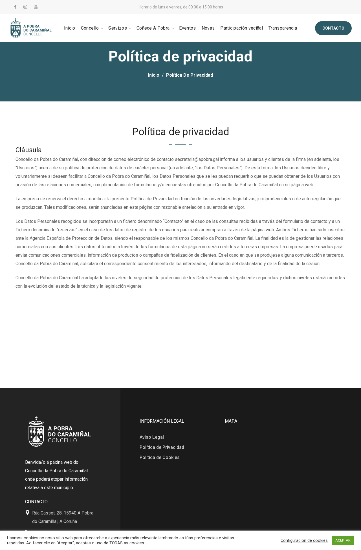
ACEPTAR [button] (343, 540)
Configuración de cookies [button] (304, 540)
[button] (333, 28)
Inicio (153, 75)
